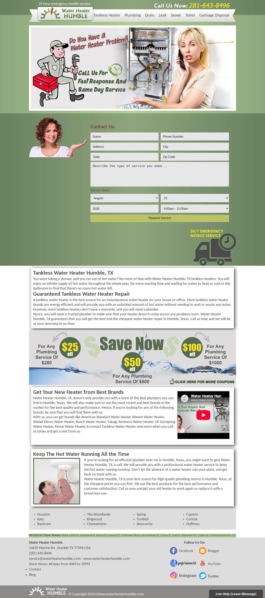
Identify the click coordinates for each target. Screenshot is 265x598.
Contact (35, 570)
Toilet (190, 15)
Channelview (96, 524)
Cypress (192, 515)
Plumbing (133, 15)
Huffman (192, 524)
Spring (141, 515)
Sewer (176, 15)
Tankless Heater (106, 15)
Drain (149, 15)
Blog (32, 575)
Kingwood (94, 519)
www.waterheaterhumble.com (106, 559)
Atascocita (145, 524)
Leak (162, 15)
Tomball (142, 519)
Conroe (192, 519)
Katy (40, 519)
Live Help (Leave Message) (236, 594)
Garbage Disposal (214, 15)
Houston (43, 515)
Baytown (44, 524)
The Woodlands (98, 515)
